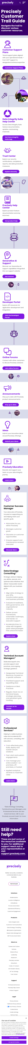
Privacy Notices (14, 1001)
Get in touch (14, 884)
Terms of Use (14, 1015)
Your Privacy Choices (15, 1006)
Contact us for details (11, 707)
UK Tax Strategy (14, 971)
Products (14, 917)
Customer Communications (14, 925)
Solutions (14, 893)
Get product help (11, 221)
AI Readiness (14, 903)
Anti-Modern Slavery (14, 969)
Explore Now (10, 636)
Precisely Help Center (14, 987)
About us (14, 942)
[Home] (7, 2)
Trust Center (14, 974)
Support (14, 980)
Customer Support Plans (14, 68)
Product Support (14, 990)
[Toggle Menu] (24, 2)
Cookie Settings (14, 1012)
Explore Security (11, 172)
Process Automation (14, 906)
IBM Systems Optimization (14, 930)
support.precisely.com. (13, 853)
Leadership (14, 955)
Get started (9, 276)
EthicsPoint (14, 963)
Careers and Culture (14, 946)
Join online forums (12, 368)
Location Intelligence (14, 900)
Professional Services (14, 985)
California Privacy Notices (14, 1004)
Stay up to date (10, 405)
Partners (14, 949)
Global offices (14, 952)
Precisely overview (14, 960)
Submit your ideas (11, 441)
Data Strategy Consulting (14, 927)
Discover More (11, 550)
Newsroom (14, 957)
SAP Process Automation (14, 936)
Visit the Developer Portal (12, 316)
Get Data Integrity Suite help (11, 138)
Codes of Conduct (14, 966)
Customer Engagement (14, 911)
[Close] (26, 1018)
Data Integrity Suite (14, 922)
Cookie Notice (14, 1009)
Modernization (14, 897)
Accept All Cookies (14, 1042)
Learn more (9, 480)
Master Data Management (14, 933)
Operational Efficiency (14, 908)
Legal (14, 997)
